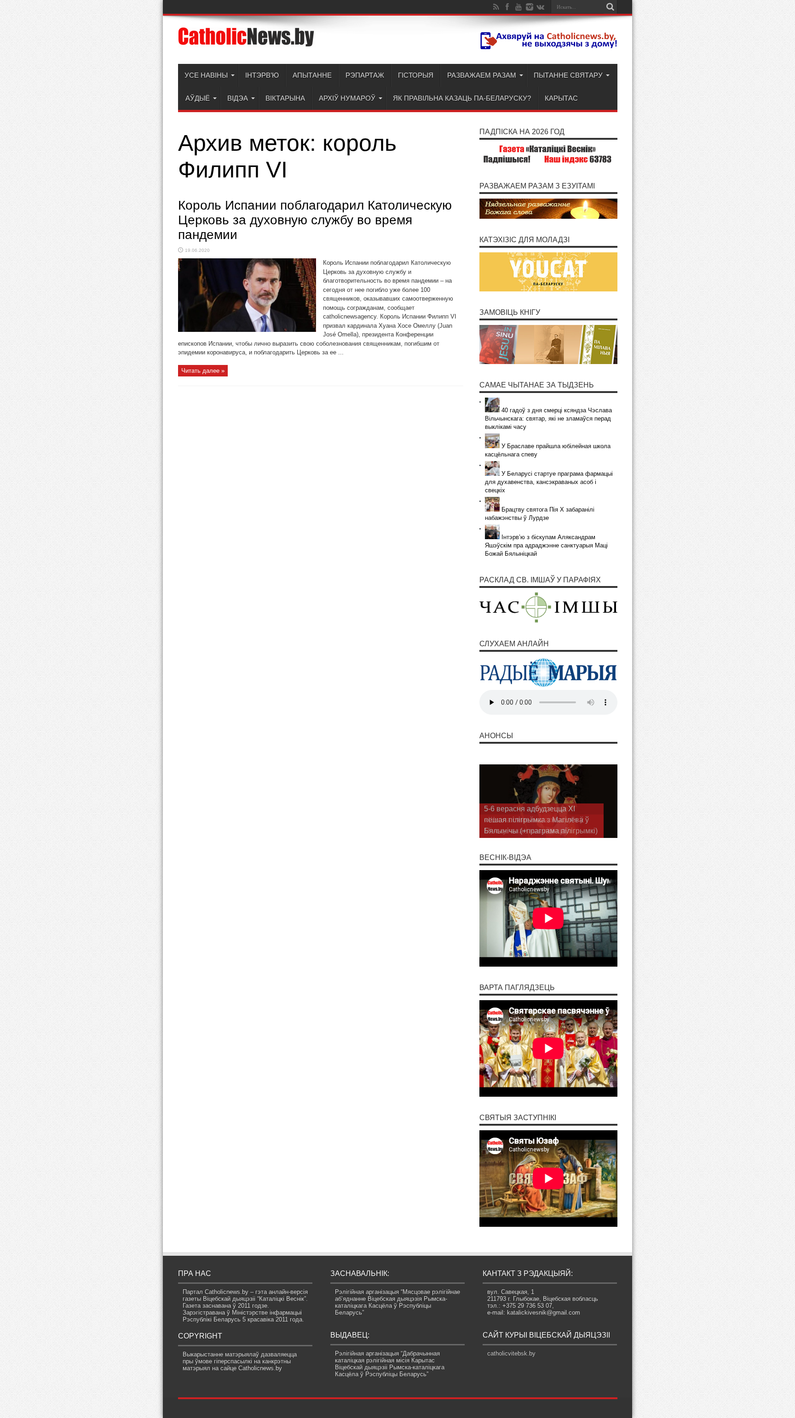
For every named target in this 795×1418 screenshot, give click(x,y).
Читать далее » (203, 370)
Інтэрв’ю (262, 75)
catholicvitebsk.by (511, 1353)
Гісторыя (415, 75)
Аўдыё (197, 98)
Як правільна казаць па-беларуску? (462, 98)
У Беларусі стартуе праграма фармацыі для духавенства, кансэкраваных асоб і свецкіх (549, 482)
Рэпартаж (365, 75)
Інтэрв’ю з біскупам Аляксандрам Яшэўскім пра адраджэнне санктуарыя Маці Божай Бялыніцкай (546, 545)
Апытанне (312, 75)
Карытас (561, 98)
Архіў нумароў (347, 98)
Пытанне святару (568, 75)
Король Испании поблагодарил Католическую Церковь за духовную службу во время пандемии (315, 220)
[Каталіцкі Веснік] (247, 41)
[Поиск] (610, 7)
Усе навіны (206, 75)
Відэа (237, 98)
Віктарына (285, 98)
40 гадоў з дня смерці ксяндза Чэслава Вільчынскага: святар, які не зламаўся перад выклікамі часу (548, 418)
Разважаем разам (481, 75)
